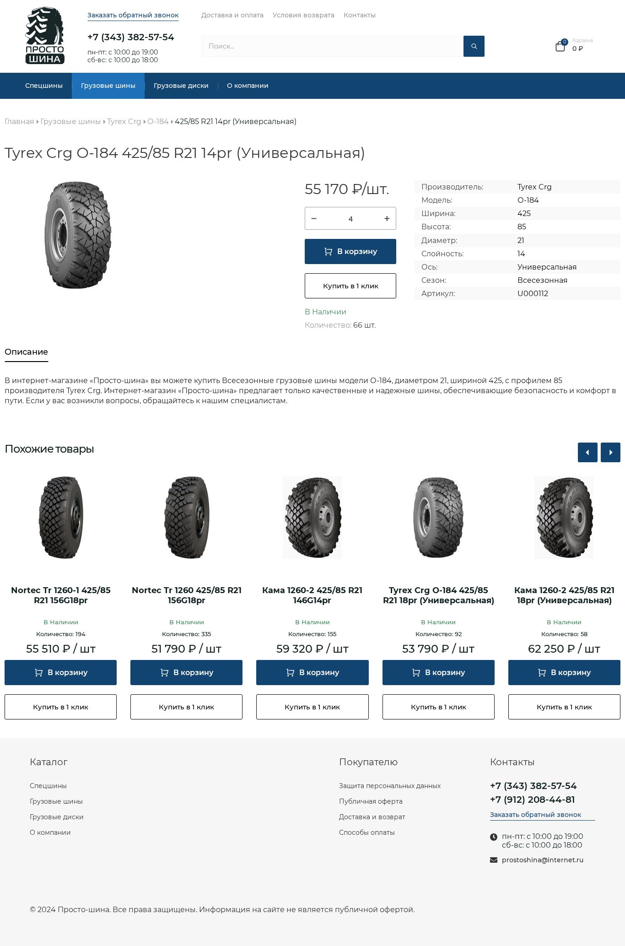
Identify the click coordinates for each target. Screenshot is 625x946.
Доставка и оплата (232, 15)
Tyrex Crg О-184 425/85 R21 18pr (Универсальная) (438, 595)
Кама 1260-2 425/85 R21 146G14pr (312, 595)
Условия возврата (303, 15)
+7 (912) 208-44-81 (532, 799)
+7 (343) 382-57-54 (130, 37)
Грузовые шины (108, 85)
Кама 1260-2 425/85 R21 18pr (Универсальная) (564, 595)
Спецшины (44, 85)
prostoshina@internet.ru (542, 860)
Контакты (360, 15)
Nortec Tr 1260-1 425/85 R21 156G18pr (61, 595)
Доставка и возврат (372, 817)
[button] (588, 452)
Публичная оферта (371, 801)
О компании (248, 85)
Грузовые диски (181, 85)
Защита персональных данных (390, 786)
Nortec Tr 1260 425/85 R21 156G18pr (187, 595)
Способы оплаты (367, 832)
